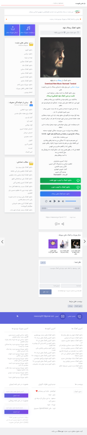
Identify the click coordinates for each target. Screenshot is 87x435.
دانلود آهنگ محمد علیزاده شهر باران (21, 210)
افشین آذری (28, 144)
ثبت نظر (45, 292)
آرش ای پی (28, 117)
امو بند (30, 148)
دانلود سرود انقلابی (26, 109)
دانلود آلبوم (28, 50)
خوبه (51, 404)
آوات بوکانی (28, 125)
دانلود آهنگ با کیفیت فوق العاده (60, 180)
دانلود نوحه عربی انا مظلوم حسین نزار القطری (20, 191)
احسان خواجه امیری (26, 129)
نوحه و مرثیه (28, 57)
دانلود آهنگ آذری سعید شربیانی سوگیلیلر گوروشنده (22, 205)
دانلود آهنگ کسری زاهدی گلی (22, 182)
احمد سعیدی (28, 136)
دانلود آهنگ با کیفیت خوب (60, 187)
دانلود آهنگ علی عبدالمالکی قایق (22, 179)
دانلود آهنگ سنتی (26, 73)
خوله (51, 394)
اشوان (30, 140)
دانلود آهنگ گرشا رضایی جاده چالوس (20, 175)
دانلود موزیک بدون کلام (24, 84)
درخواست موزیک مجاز (28, 32)
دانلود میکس (28, 54)
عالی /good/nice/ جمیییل (44, 408)
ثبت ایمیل (16, 395)
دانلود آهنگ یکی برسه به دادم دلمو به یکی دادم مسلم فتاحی (20, 198)
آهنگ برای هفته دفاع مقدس (23, 113)
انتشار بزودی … (27, 92)
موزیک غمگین (74, 87)
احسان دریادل (28, 132)
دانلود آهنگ (78, 306)
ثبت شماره (16, 412)
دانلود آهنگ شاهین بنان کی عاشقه (21, 171)
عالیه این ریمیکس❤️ (45, 391)
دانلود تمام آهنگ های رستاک (60, 194)
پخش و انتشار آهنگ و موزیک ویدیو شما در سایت (64, 19)
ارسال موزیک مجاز (12, 32)
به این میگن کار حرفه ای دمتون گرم (45, 400)
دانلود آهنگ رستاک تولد (71, 28)
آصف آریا (29, 121)
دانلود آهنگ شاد (27, 65)
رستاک (70, 306)
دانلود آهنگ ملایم (26, 81)
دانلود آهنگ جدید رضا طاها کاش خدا (20, 186)
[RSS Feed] (18, 316)
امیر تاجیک (28, 152)
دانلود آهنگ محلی (26, 69)
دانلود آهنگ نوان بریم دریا (24, 167)
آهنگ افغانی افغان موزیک (24, 88)
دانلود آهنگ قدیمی (26, 77)
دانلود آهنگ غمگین (71, 33)
